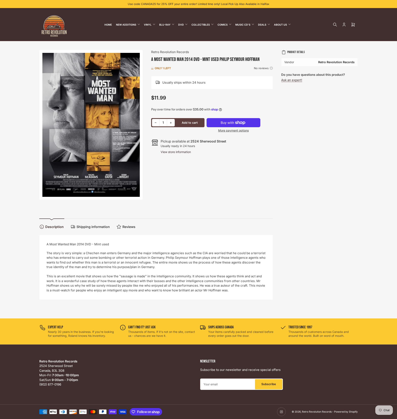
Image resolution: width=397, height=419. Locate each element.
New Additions (126, 24)
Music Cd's (242, 24)
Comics (223, 24)
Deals (262, 24)
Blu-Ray (165, 24)
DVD (181, 24)
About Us (280, 24)
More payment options (233, 130)
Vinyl (148, 24)
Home (108, 24)
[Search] (335, 24)
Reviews (128, 227)
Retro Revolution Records (170, 52)
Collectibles (200, 24)
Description (54, 227)
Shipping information (93, 227)
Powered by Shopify (346, 411)
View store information (176, 152)
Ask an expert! (291, 80)
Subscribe (268, 384)
